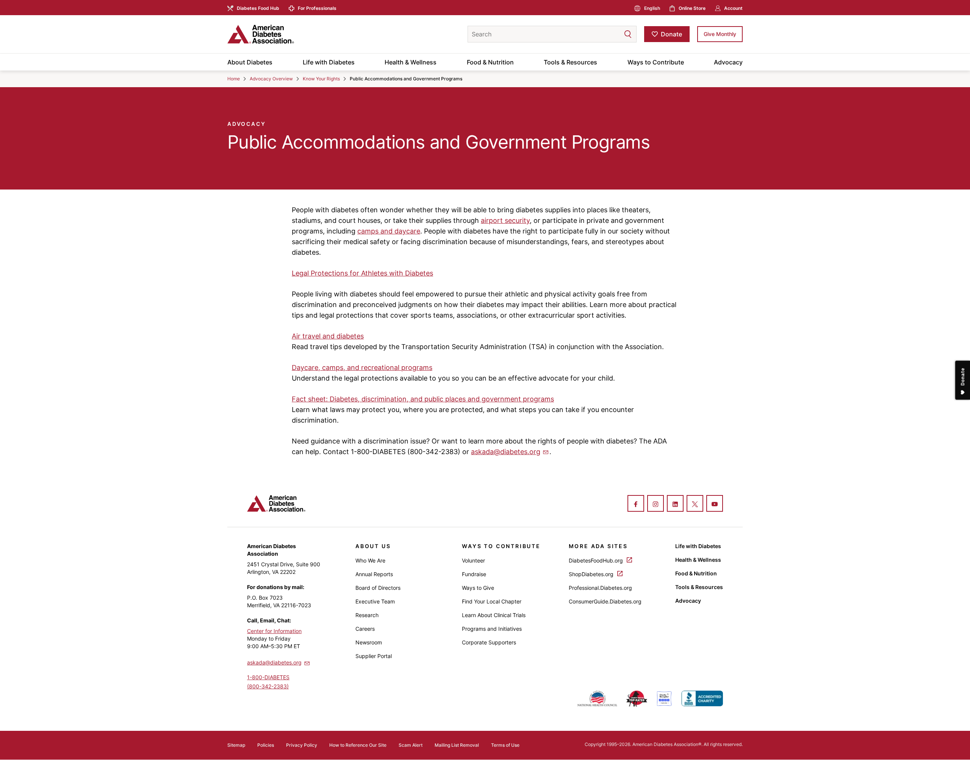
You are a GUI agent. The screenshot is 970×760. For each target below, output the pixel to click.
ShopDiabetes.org (592, 574)
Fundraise (474, 574)
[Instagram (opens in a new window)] (655, 504)
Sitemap (236, 745)
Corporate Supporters (489, 642)
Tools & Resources (570, 62)
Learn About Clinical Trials (494, 615)
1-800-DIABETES (268, 677)
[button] (612, 34)
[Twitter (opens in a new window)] (695, 504)
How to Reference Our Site (357, 745)
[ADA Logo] (288, 34)
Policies (265, 745)
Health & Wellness (410, 62)
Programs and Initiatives (492, 628)
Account (733, 8)
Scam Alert (410, 745)
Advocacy (728, 62)
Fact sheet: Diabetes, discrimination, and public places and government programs (423, 399)
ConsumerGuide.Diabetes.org (605, 601)
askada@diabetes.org (505, 452)
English (652, 8)
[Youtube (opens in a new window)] (715, 504)
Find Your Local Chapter (491, 601)
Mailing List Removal (457, 745)
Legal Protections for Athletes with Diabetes (362, 273)
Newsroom (368, 642)
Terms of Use (505, 745)
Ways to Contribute (655, 62)
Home (233, 78)
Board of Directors (378, 587)
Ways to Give (478, 587)
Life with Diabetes (329, 62)
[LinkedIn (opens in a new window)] (675, 504)
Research (367, 615)
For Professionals (317, 8)
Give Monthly (720, 34)
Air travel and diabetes (328, 336)
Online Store (692, 8)
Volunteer (473, 560)
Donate (671, 34)
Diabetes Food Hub (258, 8)
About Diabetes (249, 62)
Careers (365, 628)
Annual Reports (374, 574)
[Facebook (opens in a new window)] (636, 504)
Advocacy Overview (271, 78)
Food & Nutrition (490, 62)
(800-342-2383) (268, 686)
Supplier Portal (373, 656)
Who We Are (370, 560)
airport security (505, 220)
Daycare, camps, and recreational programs (362, 367)
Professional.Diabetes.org (600, 587)
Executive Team (375, 601)
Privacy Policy (301, 745)
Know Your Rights (321, 78)
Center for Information (274, 631)
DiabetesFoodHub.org (596, 560)
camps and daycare (388, 231)
